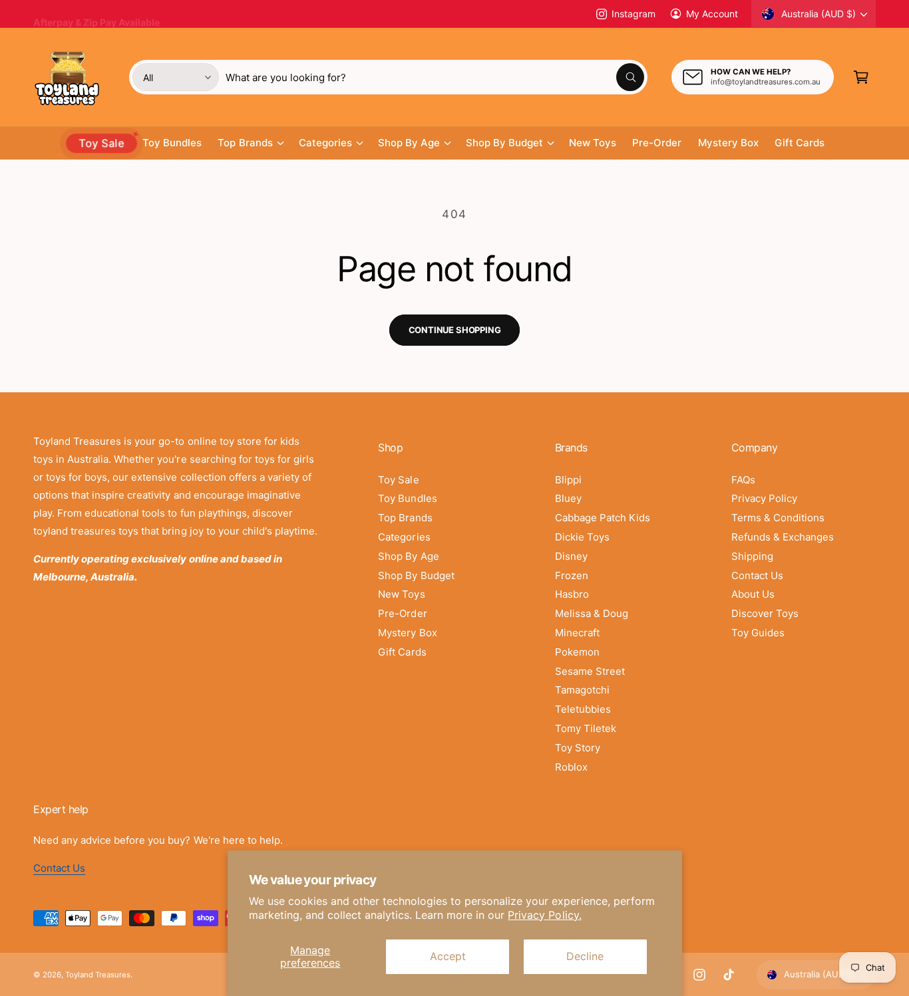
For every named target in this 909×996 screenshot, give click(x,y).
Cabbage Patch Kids (602, 517)
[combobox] (434, 77)
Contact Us (757, 575)
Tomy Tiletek (585, 728)
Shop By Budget (504, 142)
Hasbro (572, 594)
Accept (448, 956)
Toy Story (577, 747)
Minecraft (577, 632)
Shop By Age (409, 142)
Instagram (633, 13)
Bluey (568, 498)
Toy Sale (398, 479)
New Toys (401, 594)
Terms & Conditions (777, 517)
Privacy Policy (764, 498)
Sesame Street (590, 671)
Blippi (568, 479)
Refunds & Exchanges (782, 537)
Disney (571, 556)
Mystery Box (407, 632)
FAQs (743, 479)
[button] (861, 77)
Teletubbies (583, 709)
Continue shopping (455, 329)
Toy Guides (758, 632)
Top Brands (245, 142)
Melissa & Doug (591, 613)
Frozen (571, 575)
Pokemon (577, 652)
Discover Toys (765, 613)
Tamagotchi (582, 690)
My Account (712, 13)
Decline (585, 956)
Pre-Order (402, 613)
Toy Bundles (407, 498)
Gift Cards (402, 652)
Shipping (752, 556)
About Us (753, 594)
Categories (325, 142)
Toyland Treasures (97, 974)
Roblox (571, 767)
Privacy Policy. (544, 915)
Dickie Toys (582, 537)
